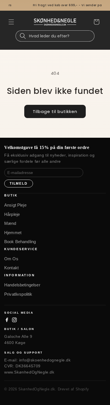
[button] (11, 22)
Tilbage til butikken (55, 111)
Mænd (10, 223)
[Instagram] (14, 319)
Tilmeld (19, 183)
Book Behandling (20, 241)
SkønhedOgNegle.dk (36, 389)
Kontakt (11, 267)
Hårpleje (12, 214)
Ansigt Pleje (15, 205)
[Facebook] (6, 319)
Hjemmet (12, 232)
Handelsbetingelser (22, 284)
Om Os (11, 258)
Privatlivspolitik (18, 294)
